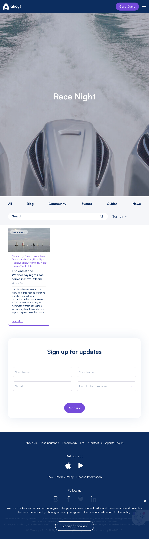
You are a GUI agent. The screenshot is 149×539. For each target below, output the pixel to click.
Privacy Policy (65, 477)
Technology (69, 443)
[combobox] (58, 216)
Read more (17, 321)
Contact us (95, 443)
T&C (50, 477)
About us (31, 443)
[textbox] (93, 386)
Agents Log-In (114, 443)
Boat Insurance (49, 443)
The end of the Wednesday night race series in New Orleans (28, 275)
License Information (89, 477)
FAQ (83, 443)
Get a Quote (127, 6)
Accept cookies (74, 526)
